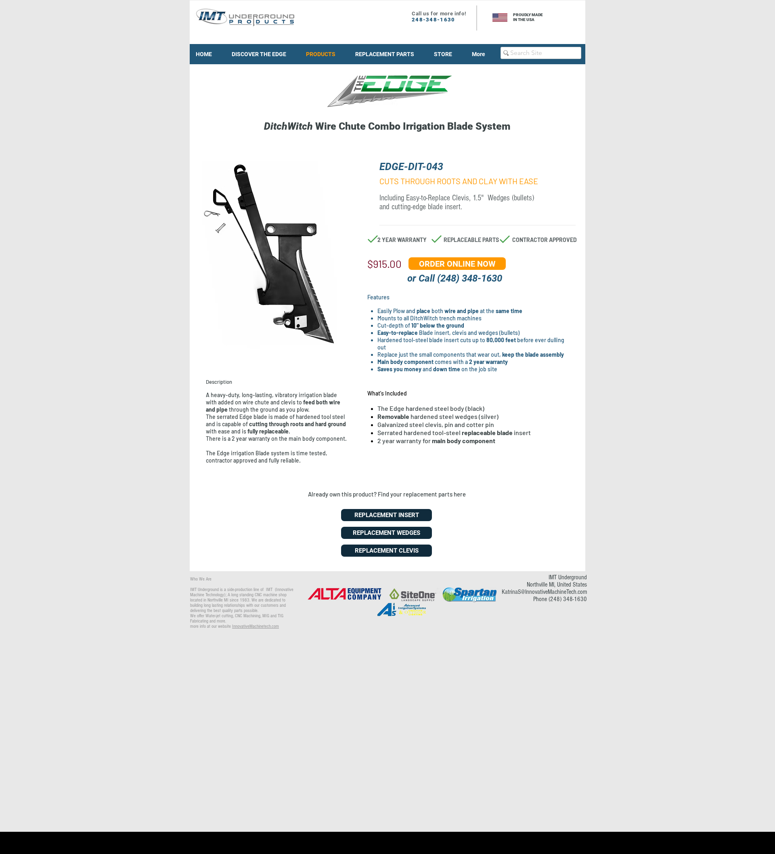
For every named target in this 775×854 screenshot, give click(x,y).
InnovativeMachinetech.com (255, 626)
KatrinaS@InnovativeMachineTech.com (544, 591)
